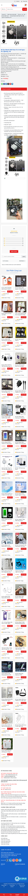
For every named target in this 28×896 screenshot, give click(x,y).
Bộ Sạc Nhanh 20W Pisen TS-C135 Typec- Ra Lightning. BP (7, 391)
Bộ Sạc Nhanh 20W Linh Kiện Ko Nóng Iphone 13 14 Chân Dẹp (7, 725)
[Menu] (1, 5)
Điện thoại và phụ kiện (11, 14)
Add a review (14, 251)
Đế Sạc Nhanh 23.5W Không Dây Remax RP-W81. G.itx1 (20, 623)
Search (24, 256)
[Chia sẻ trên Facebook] (4, 84)
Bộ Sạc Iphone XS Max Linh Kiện (6, 314)
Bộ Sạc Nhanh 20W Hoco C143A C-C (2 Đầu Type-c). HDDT (7, 494)
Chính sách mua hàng (5, 839)
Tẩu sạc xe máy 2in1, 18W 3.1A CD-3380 (20, 571)
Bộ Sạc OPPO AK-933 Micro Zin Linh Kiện (19, 365)
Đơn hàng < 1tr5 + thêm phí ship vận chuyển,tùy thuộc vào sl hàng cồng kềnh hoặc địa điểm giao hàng (13, 828)
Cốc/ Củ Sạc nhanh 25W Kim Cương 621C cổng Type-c (20, 314)
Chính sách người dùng (5, 841)
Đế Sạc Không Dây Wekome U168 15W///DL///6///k (19, 674)
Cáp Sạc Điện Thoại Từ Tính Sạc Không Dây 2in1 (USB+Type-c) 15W (7, 468)
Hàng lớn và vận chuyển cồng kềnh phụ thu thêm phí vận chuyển (14, 833)
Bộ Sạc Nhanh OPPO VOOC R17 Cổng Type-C (7, 443)
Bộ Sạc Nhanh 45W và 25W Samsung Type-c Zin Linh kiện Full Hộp (7, 365)
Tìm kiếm (24, 9)
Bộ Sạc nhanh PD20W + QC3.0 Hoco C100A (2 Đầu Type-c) (7, 288)
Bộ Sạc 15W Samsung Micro (20, 468)
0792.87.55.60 (7, 855)
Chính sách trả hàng (5, 844)
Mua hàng (10, 368)
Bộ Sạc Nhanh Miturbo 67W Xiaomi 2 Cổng (6, 751)
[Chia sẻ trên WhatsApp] (2, 84)
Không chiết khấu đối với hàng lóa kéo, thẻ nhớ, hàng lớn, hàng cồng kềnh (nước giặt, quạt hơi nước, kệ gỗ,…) (14, 811)
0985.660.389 (7, 777)
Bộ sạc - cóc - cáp (21, 14)
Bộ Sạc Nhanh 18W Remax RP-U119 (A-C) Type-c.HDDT (6, 546)
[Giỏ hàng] (25, 5)
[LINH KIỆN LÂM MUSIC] (14, 5)
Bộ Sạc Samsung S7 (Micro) (19, 340)
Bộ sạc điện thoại (5, 15)
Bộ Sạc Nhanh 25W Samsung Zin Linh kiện (7, 340)
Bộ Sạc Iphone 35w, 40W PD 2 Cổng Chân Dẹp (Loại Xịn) (7, 571)
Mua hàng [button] (10, 291)
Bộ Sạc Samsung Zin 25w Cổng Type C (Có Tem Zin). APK (20, 546)
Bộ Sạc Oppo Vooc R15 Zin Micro (7, 520)
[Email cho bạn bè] (8, 84)
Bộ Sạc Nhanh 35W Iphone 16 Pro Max (19, 597)
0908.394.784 (8, 789)
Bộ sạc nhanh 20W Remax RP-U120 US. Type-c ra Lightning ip (6, 597)
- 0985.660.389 (14, 855)
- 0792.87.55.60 (13, 777)
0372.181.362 (8, 785)
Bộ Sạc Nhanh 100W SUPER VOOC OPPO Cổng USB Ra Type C (6, 417)
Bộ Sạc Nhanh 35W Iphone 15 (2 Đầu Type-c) (20, 288)
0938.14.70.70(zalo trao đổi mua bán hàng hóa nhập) (14, 803)
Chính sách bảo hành (5, 842)
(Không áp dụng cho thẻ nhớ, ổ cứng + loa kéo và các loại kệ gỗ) (13, 817)
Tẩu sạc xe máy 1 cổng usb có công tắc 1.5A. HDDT (7, 648)
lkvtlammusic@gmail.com (9, 776)
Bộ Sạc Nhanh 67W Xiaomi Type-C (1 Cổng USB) (20, 494)
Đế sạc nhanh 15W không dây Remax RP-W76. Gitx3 (6, 674)
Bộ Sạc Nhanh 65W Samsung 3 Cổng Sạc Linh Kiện (20, 417)
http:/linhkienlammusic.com (11, 774)
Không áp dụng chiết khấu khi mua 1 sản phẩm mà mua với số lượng (14, 814)
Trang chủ (4, 14)
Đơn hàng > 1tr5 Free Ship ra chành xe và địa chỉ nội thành (12, 826)
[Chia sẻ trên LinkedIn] (12, 84)
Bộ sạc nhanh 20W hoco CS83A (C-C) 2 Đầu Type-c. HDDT (20, 700)
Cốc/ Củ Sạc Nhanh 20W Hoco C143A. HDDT (7, 623)
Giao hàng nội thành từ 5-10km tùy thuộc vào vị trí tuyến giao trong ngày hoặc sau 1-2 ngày (13, 824)
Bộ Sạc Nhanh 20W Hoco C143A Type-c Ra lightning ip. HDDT (20, 725)
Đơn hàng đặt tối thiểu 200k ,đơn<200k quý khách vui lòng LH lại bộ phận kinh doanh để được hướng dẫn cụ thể (14, 831)
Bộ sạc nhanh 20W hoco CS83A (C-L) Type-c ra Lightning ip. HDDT (20, 391)
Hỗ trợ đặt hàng (4, 838)
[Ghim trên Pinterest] (10, 84)
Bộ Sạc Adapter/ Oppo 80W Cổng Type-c (20, 520)
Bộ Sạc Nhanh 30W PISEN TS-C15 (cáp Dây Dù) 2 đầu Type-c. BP (20, 443)
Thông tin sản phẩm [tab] (6, 89)
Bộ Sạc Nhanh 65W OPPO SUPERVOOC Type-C (7, 700)
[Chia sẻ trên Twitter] (6, 84)
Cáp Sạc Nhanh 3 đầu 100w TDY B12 (20, 648)
